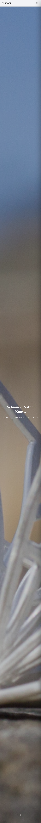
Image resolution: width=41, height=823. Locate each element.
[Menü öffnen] (37, 3)
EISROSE (7, 3)
